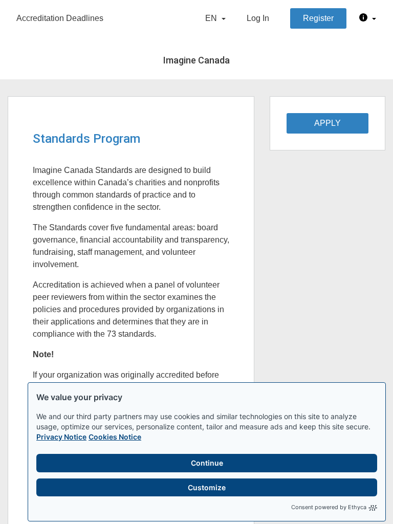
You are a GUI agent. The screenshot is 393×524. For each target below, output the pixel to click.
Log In (258, 18)
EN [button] (212, 18)
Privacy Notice (61, 436)
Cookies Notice (115, 436)
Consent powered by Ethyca (328, 507)
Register (318, 18)
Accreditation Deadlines (59, 18)
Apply (327, 123)
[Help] (368, 18)
